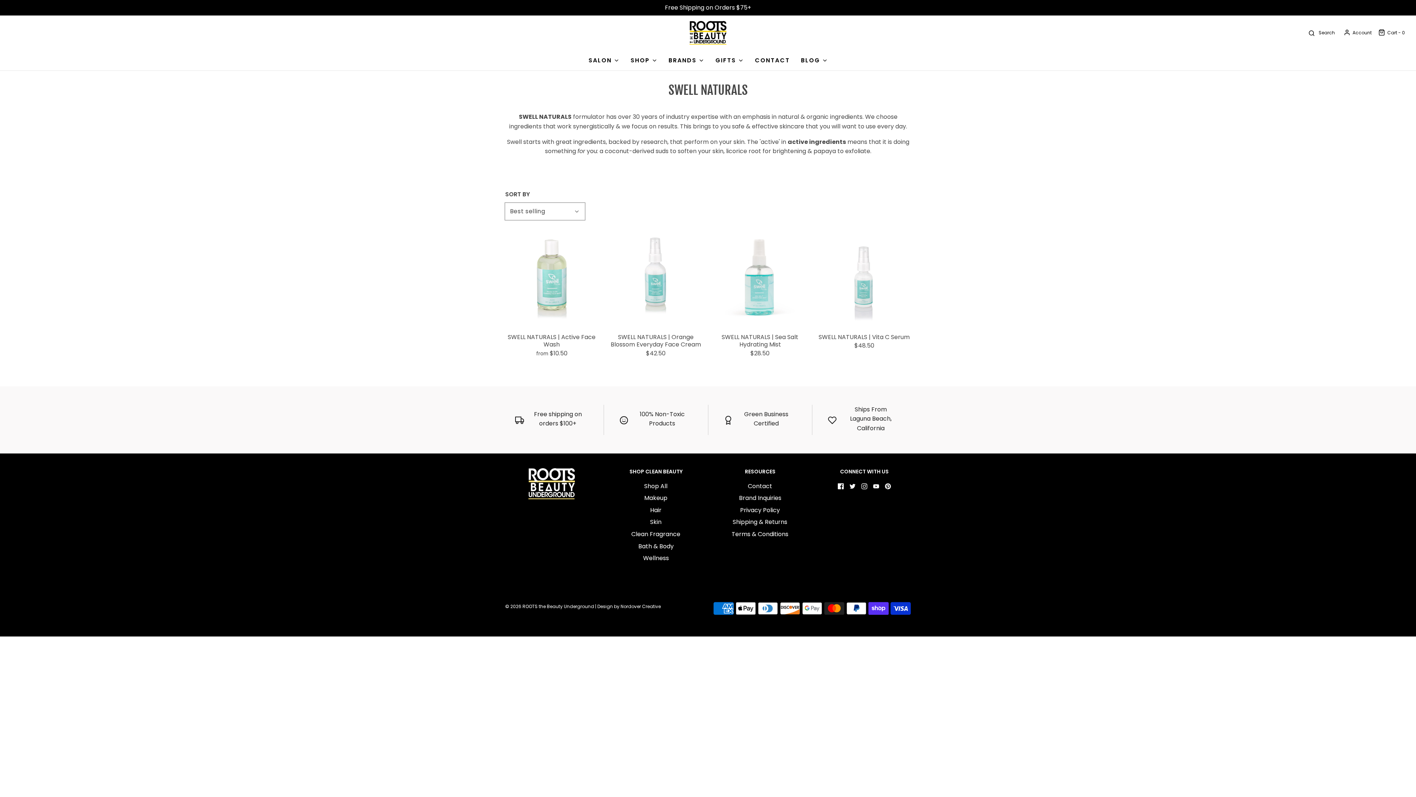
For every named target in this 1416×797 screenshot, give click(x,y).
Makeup (655, 498)
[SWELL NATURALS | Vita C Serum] (864, 277)
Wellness (656, 558)
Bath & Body (656, 546)
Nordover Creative (641, 606)
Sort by (517, 194)
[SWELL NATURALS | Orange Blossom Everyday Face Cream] (656, 277)
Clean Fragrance (655, 534)
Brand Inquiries (760, 498)
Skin (656, 522)
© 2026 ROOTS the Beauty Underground (549, 606)
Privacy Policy (760, 510)
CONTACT (772, 60)
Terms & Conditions (760, 534)
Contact (760, 486)
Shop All (655, 486)
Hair (656, 510)
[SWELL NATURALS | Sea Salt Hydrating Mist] (760, 277)
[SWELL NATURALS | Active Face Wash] (551, 277)
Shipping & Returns (760, 522)
